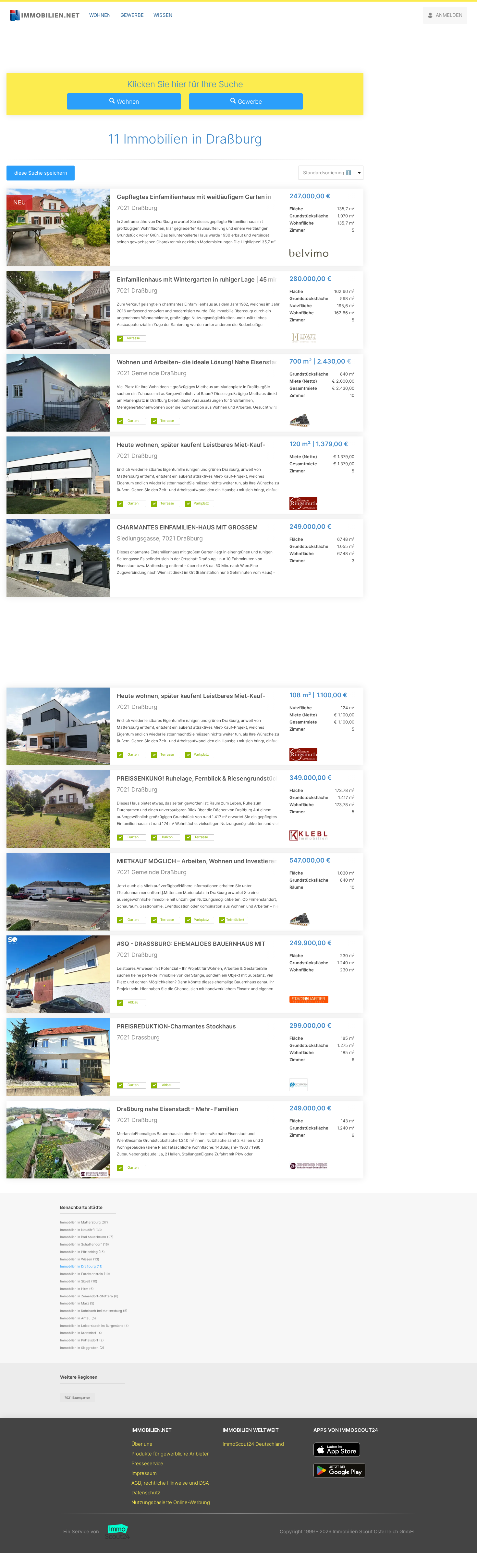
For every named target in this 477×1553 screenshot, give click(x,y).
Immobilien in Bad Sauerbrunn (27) (87, 1237)
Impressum (144, 1473)
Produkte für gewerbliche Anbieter (170, 1454)
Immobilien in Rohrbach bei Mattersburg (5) (94, 1311)
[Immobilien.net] (45, 15)
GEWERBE (132, 15)
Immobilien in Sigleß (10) (78, 1281)
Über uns (141, 1444)
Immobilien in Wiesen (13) (79, 1259)
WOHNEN (100, 15)
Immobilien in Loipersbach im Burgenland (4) (94, 1325)
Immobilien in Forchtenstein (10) (85, 1274)
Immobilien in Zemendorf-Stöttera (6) (89, 1296)
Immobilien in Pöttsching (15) (82, 1252)
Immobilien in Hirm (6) (77, 1289)
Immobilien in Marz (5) (77, 1303)
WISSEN (162, 15)
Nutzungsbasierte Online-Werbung (170, 1502)
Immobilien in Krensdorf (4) (81, 1333)
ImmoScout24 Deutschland (253, 1444)
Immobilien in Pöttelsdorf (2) (82, 1340)
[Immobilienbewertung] (114, 1531)
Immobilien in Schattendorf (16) (84, 1244)
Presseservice (147, 1463)
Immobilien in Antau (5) (78, 1318)
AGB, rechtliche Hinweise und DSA (170, 1483)
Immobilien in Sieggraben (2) (82, 1348)
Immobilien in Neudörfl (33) (81, 1230)
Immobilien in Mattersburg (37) (84, 1222)
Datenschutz (145, 1492)
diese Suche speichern (40, 173)
